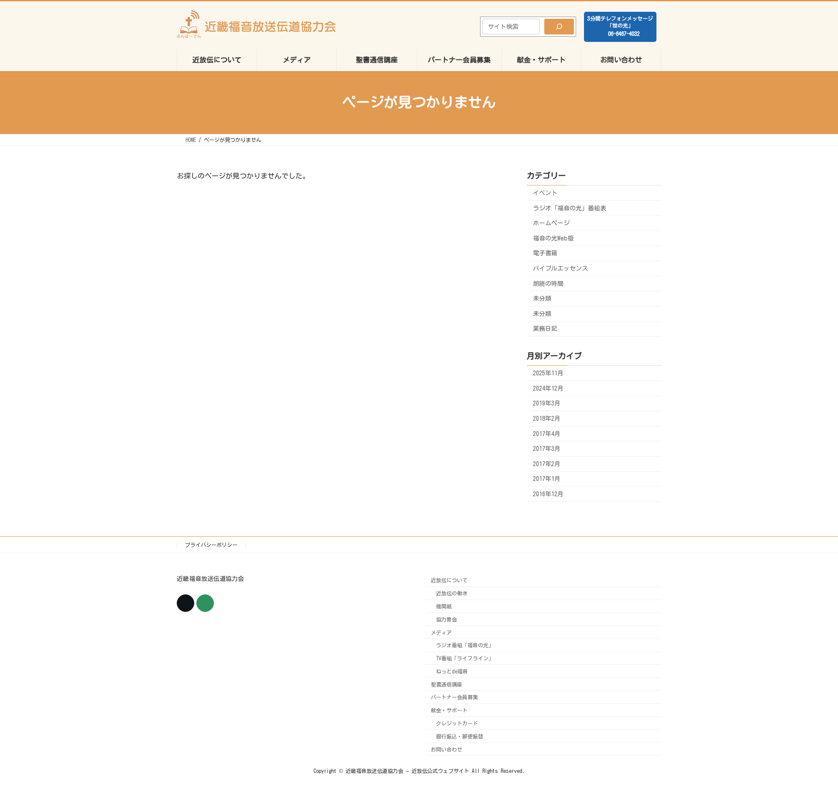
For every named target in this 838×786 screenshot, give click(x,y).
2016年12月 (548, 494)
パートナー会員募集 (454, 697)
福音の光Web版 (553, 238)
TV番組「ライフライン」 (465, 658)
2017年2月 (546, 463)
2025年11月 (548, 373)
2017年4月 (546, 433)
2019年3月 (546, 403)
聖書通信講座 (446, 684)
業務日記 (545, 329)
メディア (441, 632)
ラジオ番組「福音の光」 (465, 645)
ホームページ (551, 223)
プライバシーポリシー (211, 544)
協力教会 (446, 619)
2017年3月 (546, 449)
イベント (545, 193)
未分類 (542, 298)
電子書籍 (545, 253)
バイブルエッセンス (560, 268)
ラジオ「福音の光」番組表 (569, 208)
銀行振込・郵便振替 (459, 736)
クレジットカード (457, 723)
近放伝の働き (451, 593)
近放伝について (449, 580)
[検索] (559, 26)
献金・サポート (449, 710)
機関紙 (444, 606)
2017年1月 (546, 479)
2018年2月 (546, 418)
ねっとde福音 (452, 671)
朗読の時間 (548, 283)
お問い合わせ (446, 749)
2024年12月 (548, 388)
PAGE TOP (811, 753)
